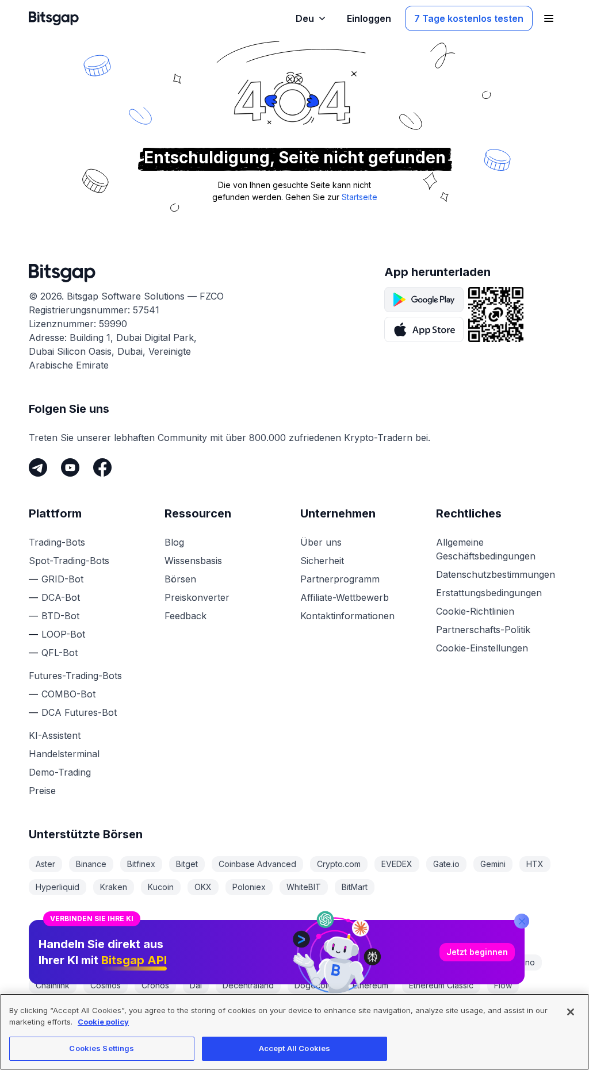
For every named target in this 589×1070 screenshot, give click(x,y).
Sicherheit (322, 560)
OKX (203, 887)
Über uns (321, 542)
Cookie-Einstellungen (482, 648)
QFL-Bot (59, 652)
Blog (174, 542)
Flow (503, 985)
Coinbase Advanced (257, 864)
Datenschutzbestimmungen (495, 574)
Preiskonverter (197, 597)
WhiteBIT (303, 887)
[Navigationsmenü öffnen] (548, 18)
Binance (91, 864)
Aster (45, 864)
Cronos (155, 985)
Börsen (180, 579)
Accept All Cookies (294, 1048)
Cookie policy (103, 1021)
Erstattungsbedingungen (489, 593)
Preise (42, 790)
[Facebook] (102, 467)
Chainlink (53, 985)
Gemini (493, 864)
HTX (535, 864)
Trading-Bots (57, 542)
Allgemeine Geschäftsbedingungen (486, 549)
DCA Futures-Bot (79, 712)
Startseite (359, 197)
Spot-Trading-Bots (69, 560)
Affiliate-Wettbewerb (344, 597)
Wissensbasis (193, 560)
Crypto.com (339, 864)
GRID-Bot (62, 579)
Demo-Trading (60, 772)
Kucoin (161, 887)
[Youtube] (70, 467)
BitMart (355, 887)
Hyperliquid (57, 887)
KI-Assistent (55, 735)
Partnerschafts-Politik (483, 629)
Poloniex (249, 887)
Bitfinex (141, 864)
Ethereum (370, 985)
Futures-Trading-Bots (75, 675)
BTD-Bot (60, 616)
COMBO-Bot (68, 694)
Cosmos (105, 985)
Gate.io (446, 864)
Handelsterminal (64, 754)
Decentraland (248, 985)
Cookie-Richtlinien (475, 611)
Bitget (187, 864)
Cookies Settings (101, 1048)
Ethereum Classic (441, 985)
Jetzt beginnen (477, 952)
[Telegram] (38, 467)
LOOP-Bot (63, 634)
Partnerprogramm (340, 579)
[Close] (521, 921)
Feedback (185, 616)
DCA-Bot (60, 597)
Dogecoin (313, 985)
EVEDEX (396, 864)
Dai (196, 985)
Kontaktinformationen (347, 616)
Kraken (113, 887)
